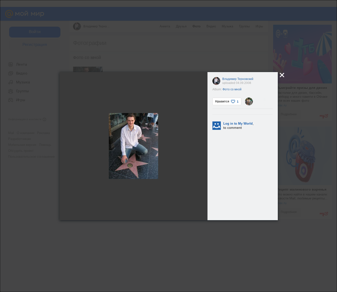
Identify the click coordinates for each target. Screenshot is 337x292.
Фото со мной (232, 89)
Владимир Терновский (237, 79)
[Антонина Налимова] (249, 101)
